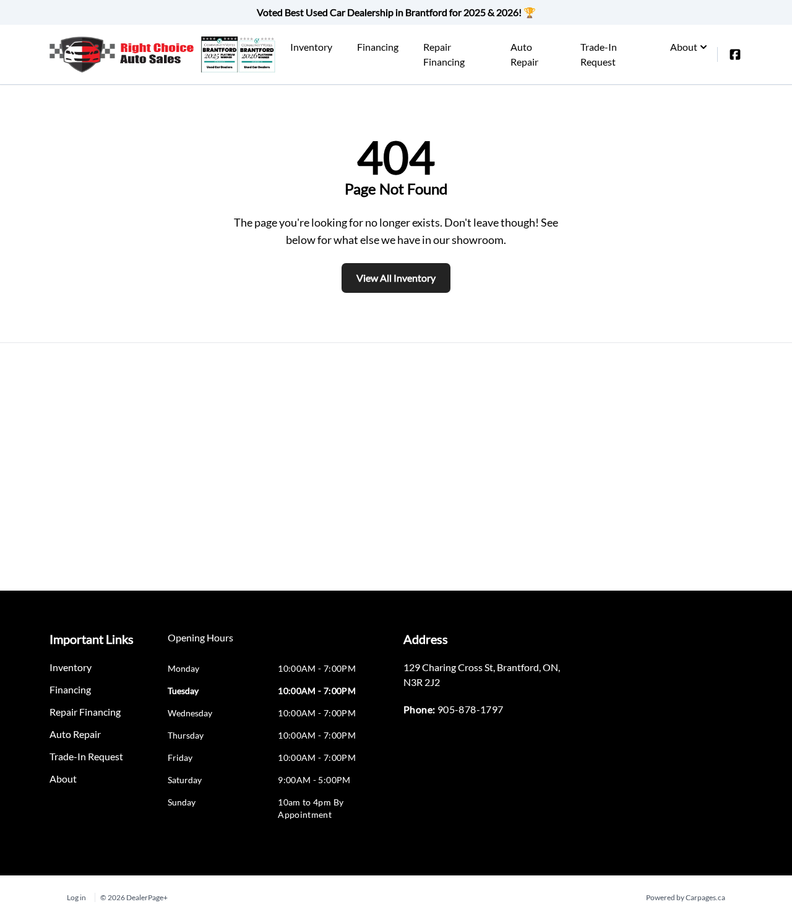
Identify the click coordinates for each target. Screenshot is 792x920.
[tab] (200, 643)
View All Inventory (396, 278)
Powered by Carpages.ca (685, 897)
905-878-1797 (470, 709)
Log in (76, 897)
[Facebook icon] (735, 54)
